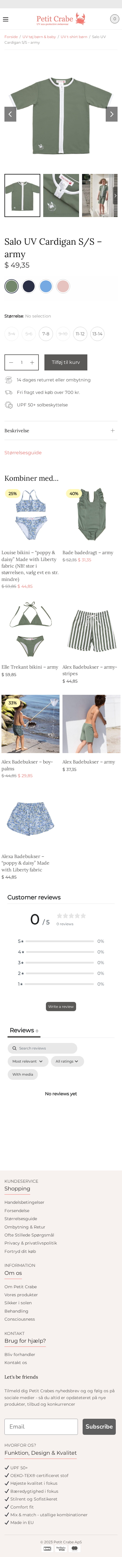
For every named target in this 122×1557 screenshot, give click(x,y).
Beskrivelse (16, 430)
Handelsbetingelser (24, 1202)
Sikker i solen (18, 1302)
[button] (61, 941)
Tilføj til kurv (66, 362)
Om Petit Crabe (20, 1286)
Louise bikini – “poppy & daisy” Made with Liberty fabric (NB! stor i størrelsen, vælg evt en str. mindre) (30, 565)
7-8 (45, 334)
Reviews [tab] (24, 1030)
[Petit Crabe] (61, 19)
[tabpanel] (61, 1101)
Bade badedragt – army (87, 552)
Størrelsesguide (23, 452)
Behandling (16, 1311)
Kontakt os (15, 1362)
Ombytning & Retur (24, 1227)
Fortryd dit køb (20, 1251)
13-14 (97, 334)
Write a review (61, 1006)
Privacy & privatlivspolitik (30, 1243)
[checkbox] (23, 1074)
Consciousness (19, 1319)
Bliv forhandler (19, 1354)
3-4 (11, 334)
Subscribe (99, 1427)
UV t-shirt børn (74, 36)
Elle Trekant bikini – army (29, 667)
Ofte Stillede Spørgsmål (29, 1235)
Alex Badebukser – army (88, 762)
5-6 (28, 334)
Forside (11, 36)
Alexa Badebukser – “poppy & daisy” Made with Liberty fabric (25, 863)
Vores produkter (21, 1294)
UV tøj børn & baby (39, 36)
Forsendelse (16, 1210)
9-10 (63, 334)
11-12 (80, 334)
